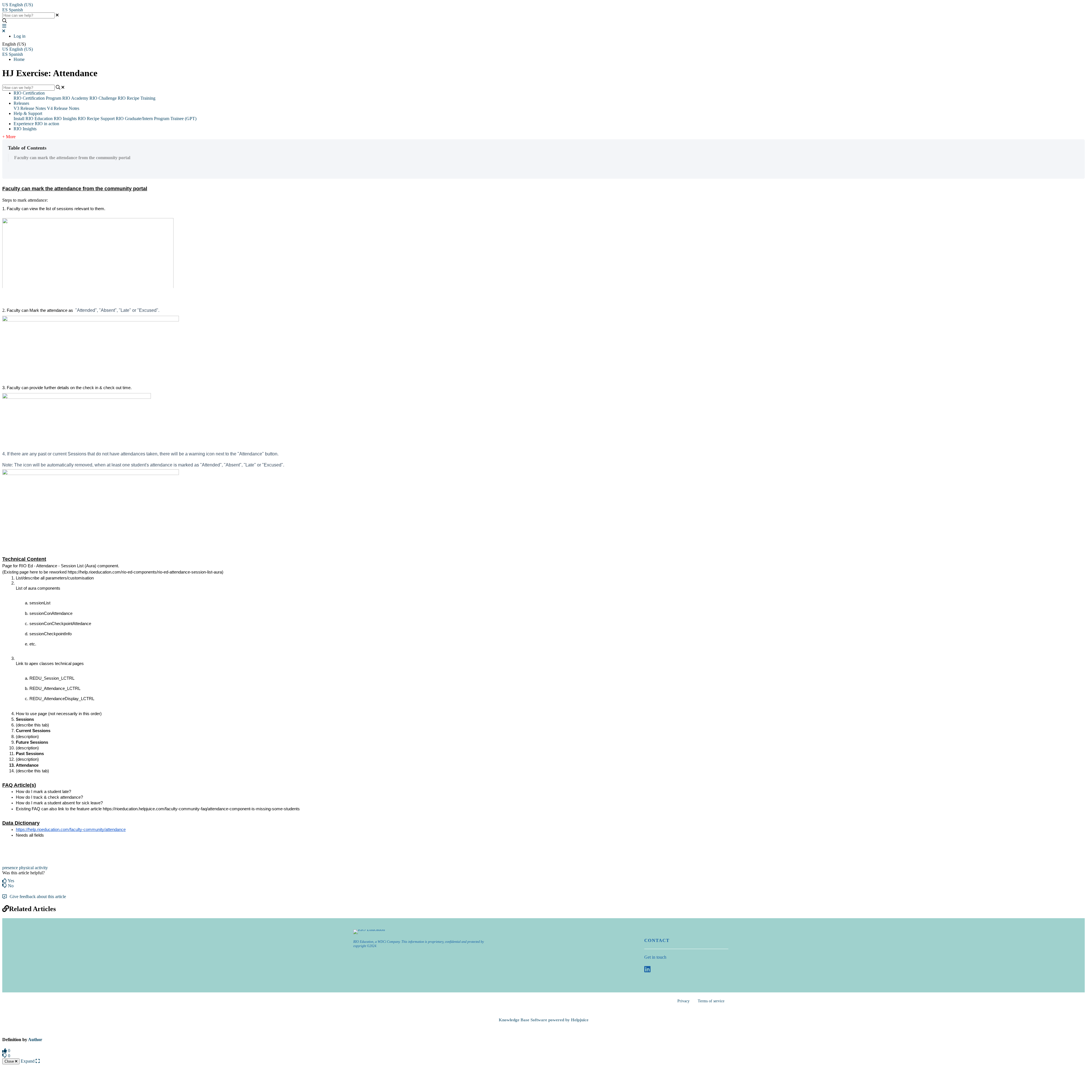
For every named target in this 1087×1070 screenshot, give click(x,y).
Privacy (683, 1001)
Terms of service (711, 1001)
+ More (9, 136)
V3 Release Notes (30, 108)
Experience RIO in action (36, 123)
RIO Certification (29, 93)
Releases (21, 103)
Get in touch (655, 957)
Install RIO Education (33, 118)
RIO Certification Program (37, 98)
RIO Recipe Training (136, 98)
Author (35, 1039)
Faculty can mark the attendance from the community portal (72, 157)
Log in (19, 36)
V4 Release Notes (63, 108)
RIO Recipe (88, 118)
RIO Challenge (103, 98)
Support (107, 118)
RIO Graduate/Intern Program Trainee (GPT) (156, 118)
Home (19, 59)
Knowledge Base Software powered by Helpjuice (544, 1020)
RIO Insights (65, 118)
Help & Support (28, 113)
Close (10, 1061)
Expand (28, 1061)
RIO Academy (75, 98)
